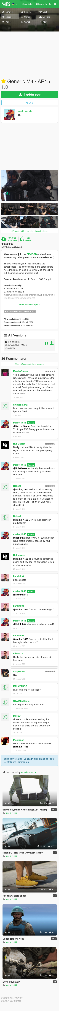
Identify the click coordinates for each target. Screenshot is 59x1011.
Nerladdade (12, 240)
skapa (42, 758)
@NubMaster (20, 468)
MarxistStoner (20, 371)
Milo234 (17, 715)
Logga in (28, 758)
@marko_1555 (20, 489)
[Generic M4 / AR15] (29, 185)
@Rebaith (18, 537)
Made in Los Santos (11, 1000)
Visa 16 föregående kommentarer (29, 364)
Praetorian (18, 739)
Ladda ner (31, 94)
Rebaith (17, 485)
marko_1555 (19, 422)
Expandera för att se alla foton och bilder (29, 231)
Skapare (31, 423)
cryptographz (20, 404)
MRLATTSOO (20, 686)
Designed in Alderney (11, 997)
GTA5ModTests (21, 700)
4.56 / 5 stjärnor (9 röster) (11, 247)
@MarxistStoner (21, 426)
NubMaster (19, 443)
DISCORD (32, 254)
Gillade (28, 240)
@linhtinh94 (19, 594)
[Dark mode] (50, 4)
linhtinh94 (18, 576)
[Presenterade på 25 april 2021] (3, 81)
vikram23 (18, 653)
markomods (24, 111)
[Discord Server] (19, 115)
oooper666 (19, 671)
